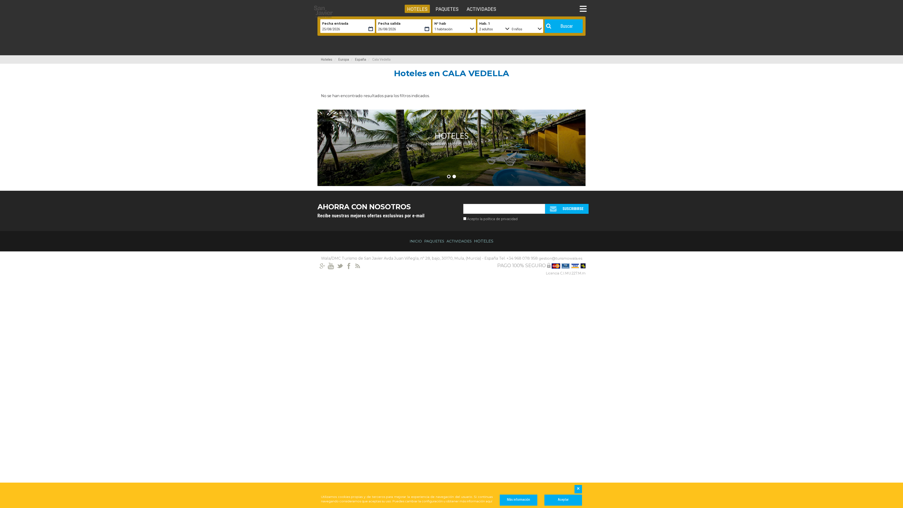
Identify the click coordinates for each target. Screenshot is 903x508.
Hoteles (326, 59)
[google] (322, 265)
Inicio (416, 241)
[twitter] (340, 265)
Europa (343, 59)
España (360, 59)
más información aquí (475, 501)
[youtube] (331, 265)
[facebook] (348, 265)
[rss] (357, 265)
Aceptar (563, 499)
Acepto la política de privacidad (492, 219)
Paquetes (434, 241)
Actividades (459, 241)
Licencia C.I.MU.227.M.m (566, 273)
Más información (518, 499)
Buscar (566, 26)
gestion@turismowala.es (560, 258)
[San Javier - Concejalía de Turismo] (335, 11)
